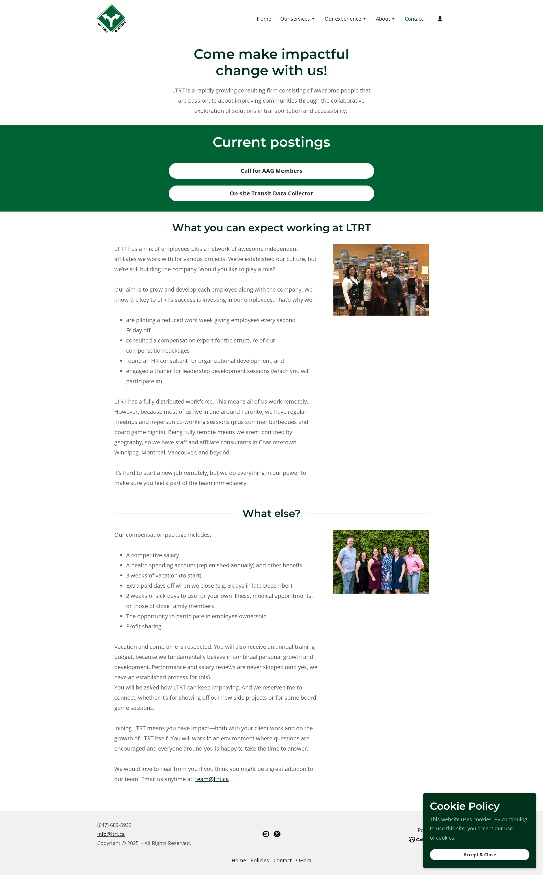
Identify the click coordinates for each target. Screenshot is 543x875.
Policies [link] (260, 860)
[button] (298, 19)
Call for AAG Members (271, 170)
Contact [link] (414, 18)
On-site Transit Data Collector (271, 193)
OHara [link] (303, 860)
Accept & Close (480, 855)
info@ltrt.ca (111, 834)
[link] (111, 17)
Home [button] (239, 860)
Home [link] (264, 18)
